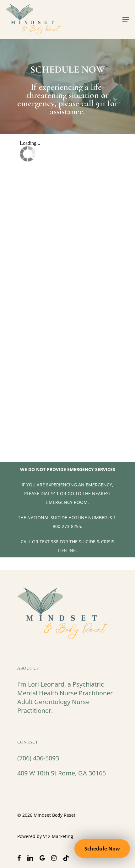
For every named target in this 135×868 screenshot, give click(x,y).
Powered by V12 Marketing (45, 836)
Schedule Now (102, 848)
